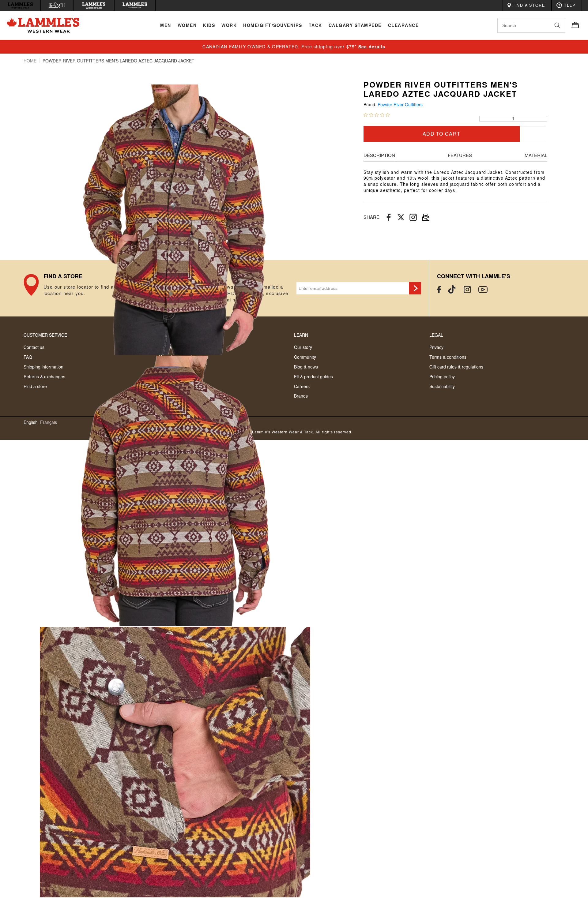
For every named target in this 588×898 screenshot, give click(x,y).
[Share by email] (413, 217)
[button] (377, 114)
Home (31, 61)
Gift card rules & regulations (456, 367)
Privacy (436, 347)
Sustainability (442, 386)
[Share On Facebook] (388, 217)
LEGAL (436, 335)
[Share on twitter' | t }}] (400, 217)
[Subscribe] (415, 288)
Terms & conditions (447, 357)
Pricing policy (442, 376)
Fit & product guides (313, 376)
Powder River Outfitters (400, 104)
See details (372, 46)
